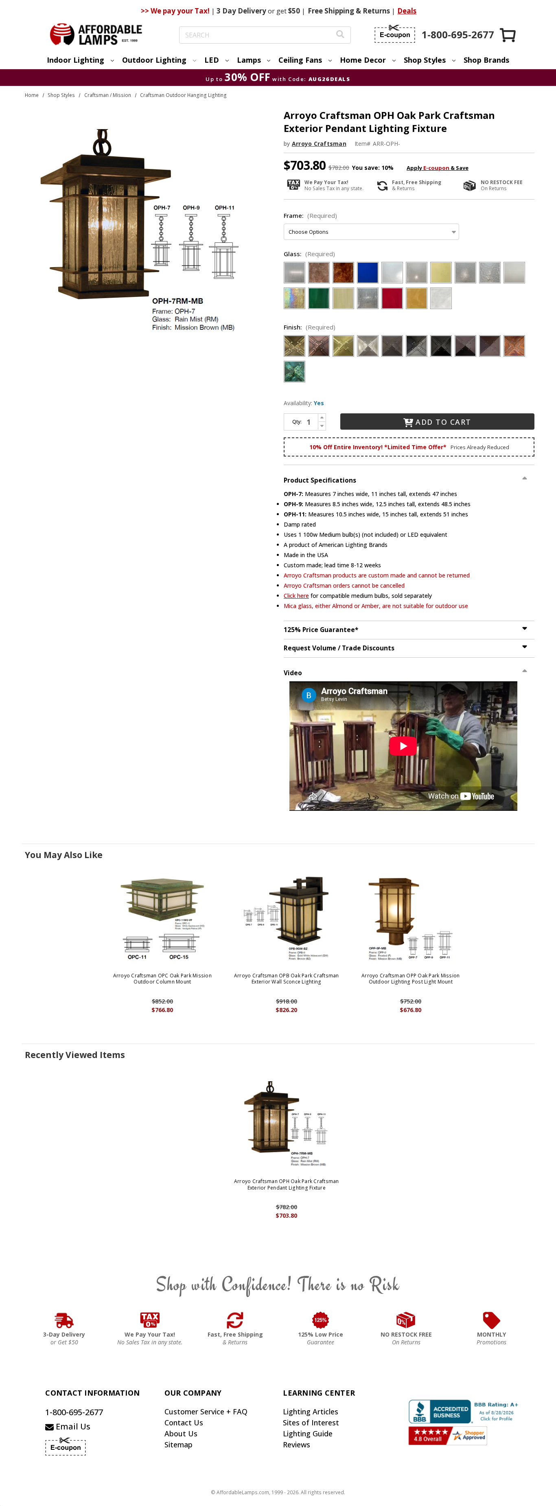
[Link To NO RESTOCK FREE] (406, 1320)
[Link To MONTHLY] (492, 1320)
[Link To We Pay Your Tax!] (150, 1320)
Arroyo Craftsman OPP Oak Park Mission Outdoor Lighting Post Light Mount (410, 979)
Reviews (296, 1444)
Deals (406, 10)
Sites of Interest (311, 1422)
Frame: (310, 215)
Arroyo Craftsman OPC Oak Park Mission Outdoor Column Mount (162, 979)
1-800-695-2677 (74, 1412)
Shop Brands (486, 60)
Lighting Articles (310, 1411)
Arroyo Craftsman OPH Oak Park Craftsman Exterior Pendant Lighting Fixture (286, 1184)
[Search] (340, 35)
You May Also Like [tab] (64, 855)
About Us (180, 1433)
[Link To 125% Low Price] (321, 1320)
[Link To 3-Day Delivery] (64, 1320)
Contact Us (183, 1422)
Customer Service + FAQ (205, 1411)
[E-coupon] (395, 33)
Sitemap (178, 1444)
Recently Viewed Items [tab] (75, 1054)
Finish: (309, 327)
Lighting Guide (308, 1433)
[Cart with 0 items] (508, 34)
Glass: (309, 253)
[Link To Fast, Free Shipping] (235, 1320)
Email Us (72, 1426)
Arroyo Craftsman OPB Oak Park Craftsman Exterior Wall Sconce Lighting (286, 979)
